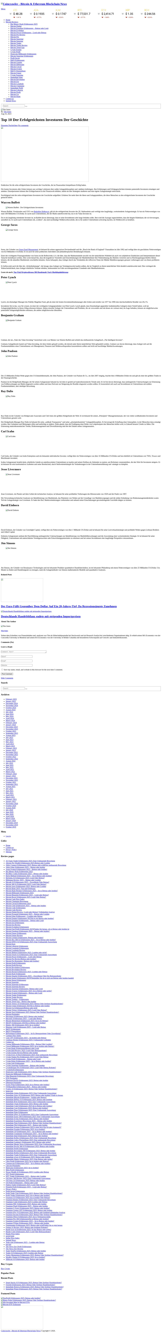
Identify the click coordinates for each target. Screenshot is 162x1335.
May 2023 (9, 742)
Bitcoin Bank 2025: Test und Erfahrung (20, 889)
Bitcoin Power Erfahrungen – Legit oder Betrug (28, 33)
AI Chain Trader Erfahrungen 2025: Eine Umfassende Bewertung (30, 861)
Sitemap (9, 852)
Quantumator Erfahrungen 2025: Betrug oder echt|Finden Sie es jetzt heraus (34, 1225)
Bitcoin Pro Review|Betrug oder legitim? (21, 959)
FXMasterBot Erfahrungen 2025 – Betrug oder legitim (26, 1087)
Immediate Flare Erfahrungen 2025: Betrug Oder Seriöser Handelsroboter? (34, 1123)
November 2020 (12, 804)
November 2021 (12, 780)
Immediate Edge (16, 77)
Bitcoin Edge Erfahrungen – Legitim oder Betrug (24, 916)
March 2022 (10, 772)
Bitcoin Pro (14, 37)
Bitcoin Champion (17, 86)
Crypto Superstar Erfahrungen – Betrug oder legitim (25, 1065)
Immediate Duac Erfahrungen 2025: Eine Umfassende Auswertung (31, 1110)
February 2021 (11, 799)
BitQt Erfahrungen (17, 60)
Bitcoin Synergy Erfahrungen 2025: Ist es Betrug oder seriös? (29, 991)
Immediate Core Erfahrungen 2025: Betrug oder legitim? (27, 1108)
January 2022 (11, 776)
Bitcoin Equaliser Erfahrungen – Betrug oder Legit (29, 28)
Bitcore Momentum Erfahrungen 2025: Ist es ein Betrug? (27, 1021)
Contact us (10, 99)
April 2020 (10, 816)
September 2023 (12, 733)
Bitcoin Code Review (14, 910)
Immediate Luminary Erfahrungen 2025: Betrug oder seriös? (28, 1142)
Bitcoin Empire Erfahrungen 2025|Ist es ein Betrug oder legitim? (30, 918)
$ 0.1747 (61, 14)
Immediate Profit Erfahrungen (17, 1149)
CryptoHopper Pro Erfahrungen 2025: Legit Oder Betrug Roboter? (31, 1068)
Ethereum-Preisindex (13, 1083)
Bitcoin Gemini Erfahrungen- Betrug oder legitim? (24, 938)
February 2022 (11, 774)
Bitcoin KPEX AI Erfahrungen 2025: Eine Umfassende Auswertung (31, 942)
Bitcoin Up (14, 94)
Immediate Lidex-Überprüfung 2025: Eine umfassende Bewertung (30, 1140)
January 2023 (11, 750)
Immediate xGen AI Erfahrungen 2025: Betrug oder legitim (28, 1157)
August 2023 (10, 735)
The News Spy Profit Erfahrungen (18, 1247)
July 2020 (9, 810)
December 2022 (12, 752)
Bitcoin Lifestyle (16, 90)
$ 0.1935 (39, 14)
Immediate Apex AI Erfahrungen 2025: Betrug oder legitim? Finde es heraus (34, 1095)
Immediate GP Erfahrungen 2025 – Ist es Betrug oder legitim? (29, 1132)
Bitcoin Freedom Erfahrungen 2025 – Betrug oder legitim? (28, 931)
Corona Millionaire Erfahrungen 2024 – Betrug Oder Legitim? (29, 1044)
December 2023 (12, 727)
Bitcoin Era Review (13, 925)
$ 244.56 (149, 14)
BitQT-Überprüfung (17, 71)
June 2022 (9, 765)
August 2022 (10, 761)
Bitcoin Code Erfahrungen (15, 908)
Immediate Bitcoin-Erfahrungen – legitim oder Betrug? (26, 1097)
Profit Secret (15, 58)
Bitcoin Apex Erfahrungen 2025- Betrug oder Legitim (26, 886)
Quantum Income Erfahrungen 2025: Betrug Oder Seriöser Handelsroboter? (34, 1215)
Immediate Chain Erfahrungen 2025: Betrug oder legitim (27, 1104)
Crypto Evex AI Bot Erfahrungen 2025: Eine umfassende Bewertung (31, 1055)
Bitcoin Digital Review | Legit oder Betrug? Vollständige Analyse (30, 912)
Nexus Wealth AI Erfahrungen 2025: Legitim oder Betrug (27, 1172)
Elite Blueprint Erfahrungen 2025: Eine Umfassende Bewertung (30, 1076)
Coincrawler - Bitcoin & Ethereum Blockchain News (21, 1331)
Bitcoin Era (14, 82)
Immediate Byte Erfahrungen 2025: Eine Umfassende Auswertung (30, 1102)
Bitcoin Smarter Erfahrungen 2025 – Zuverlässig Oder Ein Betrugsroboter (33, 976)
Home (8, 20)
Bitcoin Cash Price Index (15, 899)
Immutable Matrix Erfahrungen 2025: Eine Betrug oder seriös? (29, 1159)
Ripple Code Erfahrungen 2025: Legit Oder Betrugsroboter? (28, 1232)
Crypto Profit (15, 52)
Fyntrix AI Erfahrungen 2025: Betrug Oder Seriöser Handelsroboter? (31, 1089)
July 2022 (9, 763)
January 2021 (11, 801)
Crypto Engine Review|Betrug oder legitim (22, 1053)
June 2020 (9, 812)
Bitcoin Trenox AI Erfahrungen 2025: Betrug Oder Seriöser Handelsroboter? (34, 1004)
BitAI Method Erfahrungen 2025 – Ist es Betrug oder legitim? (29, 876)
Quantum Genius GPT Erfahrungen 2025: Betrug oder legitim (29, 1210)
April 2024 (10, 718)
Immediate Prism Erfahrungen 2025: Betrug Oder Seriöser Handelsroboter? (34, 1289)
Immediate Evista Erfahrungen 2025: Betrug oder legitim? (27, 1119)
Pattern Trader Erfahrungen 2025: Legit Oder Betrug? (26, 1185)
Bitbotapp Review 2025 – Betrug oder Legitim (23, 880)
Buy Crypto (5, 1269)
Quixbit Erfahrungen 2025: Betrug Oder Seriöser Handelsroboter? (30, 1285)
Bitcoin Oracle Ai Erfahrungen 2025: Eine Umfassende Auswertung (31, 955)
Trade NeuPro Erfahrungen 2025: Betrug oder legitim (26, 1251)
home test (9, 1091)
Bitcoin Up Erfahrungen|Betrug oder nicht (21, 1008)
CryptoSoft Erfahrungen (15, 1070)
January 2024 (11, 725)
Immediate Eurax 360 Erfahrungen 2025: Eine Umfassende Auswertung (33, 1117)
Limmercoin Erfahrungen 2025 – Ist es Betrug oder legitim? (28, 1164)
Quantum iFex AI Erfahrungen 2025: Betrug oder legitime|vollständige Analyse (35, 1213)
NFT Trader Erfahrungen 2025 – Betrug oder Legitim (26, 1176)
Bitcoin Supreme (16, 41)
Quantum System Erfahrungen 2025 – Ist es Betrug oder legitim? (30, 1221)
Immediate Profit (16, 88)
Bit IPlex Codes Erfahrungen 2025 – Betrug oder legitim (27, 874)
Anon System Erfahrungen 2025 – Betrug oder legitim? (26, 869)
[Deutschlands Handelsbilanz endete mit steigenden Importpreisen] (81, 611)
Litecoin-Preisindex (13, 1166)
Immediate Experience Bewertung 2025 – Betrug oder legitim (29, 1121)
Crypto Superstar (16, 75)
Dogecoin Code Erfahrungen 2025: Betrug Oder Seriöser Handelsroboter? (33, 1072)
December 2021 (12, 778)
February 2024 (11, 723)
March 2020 (10, 819)
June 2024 (9, 714)
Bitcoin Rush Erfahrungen (15, 974)
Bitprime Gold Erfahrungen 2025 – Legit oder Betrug (26, 1027)
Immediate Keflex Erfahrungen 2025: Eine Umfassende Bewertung (31, 1138)
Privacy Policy (11, 850)
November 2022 (12, 755)
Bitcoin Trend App (17, 48)
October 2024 (11, 708)
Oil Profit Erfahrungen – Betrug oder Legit (22, 1183)
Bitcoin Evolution (17, 30)
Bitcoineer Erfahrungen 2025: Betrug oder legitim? (25, 1016)
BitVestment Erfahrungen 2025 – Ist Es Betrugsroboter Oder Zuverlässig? (33, 1034)
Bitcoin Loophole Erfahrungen (17, 948)
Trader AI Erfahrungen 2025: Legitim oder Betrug (24, 1253)
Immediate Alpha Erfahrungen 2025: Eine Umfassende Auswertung (31, 1093)
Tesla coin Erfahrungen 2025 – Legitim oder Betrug (25, 1242)
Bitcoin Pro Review (17, 35)
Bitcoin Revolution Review (16, 970)
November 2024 (12, 706)
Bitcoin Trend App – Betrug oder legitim (21, 1002)
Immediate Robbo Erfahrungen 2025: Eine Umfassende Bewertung (31, 1153)
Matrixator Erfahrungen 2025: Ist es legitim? (22, 1168)
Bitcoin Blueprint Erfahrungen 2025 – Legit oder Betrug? (27, 895)
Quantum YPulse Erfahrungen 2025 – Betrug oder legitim (27, 1223)
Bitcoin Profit (15, 92)
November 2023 (12, 729)
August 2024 (10, 710)
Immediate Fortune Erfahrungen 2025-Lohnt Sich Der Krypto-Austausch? (33, 1127)
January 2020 (11, 821)
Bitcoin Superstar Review (15, 987)
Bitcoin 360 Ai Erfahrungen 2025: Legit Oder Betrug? (26, 884)
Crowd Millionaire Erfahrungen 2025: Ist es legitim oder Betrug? (30, 1046)
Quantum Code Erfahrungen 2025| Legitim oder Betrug (26, 1202)
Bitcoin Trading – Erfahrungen (17, 999)
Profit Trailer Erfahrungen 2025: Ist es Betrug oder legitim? (28, 1195)
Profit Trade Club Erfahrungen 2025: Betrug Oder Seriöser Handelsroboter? (34, 1193)
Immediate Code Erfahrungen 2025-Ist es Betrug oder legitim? (29, 1106)
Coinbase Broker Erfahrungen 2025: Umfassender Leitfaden (28, 1040)
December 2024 (12, 703)
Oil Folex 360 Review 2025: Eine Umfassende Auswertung (28, 1178)
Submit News (11, 101)
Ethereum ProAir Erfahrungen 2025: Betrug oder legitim (27, 1080)
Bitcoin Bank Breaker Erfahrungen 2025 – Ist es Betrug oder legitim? (32, 891)
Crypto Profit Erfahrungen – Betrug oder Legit (23, 1059)
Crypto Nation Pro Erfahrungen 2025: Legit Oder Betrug (27, 1057)
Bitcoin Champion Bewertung (17, 901)
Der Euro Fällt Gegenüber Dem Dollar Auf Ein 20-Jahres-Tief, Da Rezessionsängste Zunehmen (59, 606)
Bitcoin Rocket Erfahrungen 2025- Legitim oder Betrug (26, 972)
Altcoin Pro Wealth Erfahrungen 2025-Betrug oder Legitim (28, 863)
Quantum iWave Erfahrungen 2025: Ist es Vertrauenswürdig (28, 1217)
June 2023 (9, 740)
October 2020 (11, 806)
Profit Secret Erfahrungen (15, 1191)
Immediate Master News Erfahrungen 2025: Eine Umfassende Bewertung (33, 1144)
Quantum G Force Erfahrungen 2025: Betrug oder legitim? (28, 1208)
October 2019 (11, 827)
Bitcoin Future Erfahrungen (16, 933)
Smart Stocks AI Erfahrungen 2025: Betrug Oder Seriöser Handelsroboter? (34, 1283)
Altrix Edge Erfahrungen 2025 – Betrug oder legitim (25, 867)
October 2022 (11, 757)
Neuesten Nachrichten (9, 125)
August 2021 (10, 787)
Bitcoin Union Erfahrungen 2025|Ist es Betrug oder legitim (28, 1006)
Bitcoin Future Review (14, 935)
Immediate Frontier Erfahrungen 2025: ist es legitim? (25, 1129)
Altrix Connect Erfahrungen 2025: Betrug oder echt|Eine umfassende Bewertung (36, 865)
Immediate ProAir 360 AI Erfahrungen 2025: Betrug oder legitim (30, 1146)
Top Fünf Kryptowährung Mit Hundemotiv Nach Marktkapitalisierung (41, 272)
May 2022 (9, 767)
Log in (8, 836)
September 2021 (12, 784)
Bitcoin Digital (15, 26)
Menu (3, 9)
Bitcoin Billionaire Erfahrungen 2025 (20, 893)
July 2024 (9, 712)
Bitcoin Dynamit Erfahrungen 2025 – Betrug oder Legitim (27, 914)
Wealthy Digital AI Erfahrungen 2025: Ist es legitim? (25, 1257)
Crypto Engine (15, 50)
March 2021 (10, 797)
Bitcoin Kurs (10, 944)
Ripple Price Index (13, 1234)
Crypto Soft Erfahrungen (15, 1063)
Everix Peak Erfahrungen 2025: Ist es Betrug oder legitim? (27, 1085)
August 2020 (10, 808)
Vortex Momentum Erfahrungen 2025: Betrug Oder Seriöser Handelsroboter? (35, 1255)
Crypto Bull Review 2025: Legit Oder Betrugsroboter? (26, 1051)
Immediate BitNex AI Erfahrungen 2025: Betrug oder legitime (29, 1100)
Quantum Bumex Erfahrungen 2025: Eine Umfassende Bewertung (31, 1200)
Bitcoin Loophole (17, 84)
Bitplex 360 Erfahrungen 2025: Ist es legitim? (23, 1025)
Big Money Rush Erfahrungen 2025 (23, 24)
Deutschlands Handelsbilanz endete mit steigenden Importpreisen (41, 616)
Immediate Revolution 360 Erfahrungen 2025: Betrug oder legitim (30, 1151)
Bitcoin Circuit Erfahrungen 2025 (18, 904)
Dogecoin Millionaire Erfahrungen (23, 54)
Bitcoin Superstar (16, 39)
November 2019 (12, 825)
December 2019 (12, 823)
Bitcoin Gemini (16, 62)
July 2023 (9, 738)
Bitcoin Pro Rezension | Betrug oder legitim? (22, 961)
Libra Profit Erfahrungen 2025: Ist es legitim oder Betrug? (27, 1161)
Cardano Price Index (13, 1036)
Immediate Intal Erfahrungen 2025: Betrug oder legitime (27, 1136)
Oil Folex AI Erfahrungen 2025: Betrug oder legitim (25, 1181)
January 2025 (11, 701)
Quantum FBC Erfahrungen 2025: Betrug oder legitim (26, 1204)
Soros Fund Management (28, 250)
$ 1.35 (129, 14)
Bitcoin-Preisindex (13, 1014)
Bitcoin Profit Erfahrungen (16, 963)
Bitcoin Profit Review (14, 965)
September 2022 (12, 759)
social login (10, 1236)
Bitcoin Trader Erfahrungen (16, 995)
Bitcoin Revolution (17, 79)
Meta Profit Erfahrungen (15, 1170)
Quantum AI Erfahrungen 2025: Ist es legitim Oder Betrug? (28, 1198)
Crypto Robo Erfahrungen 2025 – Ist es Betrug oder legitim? (28, 1061)
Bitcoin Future (15, 73)
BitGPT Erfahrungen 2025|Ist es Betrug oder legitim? (26, 1023)
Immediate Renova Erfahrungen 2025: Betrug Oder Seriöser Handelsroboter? (35, 1287)
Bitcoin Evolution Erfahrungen (17, 927)
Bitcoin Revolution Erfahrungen (18, 967)
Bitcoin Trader (15, 43)
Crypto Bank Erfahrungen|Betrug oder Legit (22, 1048)
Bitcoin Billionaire (17, 65)
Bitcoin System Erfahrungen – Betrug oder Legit (24, 993)
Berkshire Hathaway (41, 212)
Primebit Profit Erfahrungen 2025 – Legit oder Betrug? (26, 1187)
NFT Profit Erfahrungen (15, 1174)
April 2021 (10, 795)
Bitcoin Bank (15, 97)
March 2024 (10, 720)
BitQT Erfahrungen (13, 1029)
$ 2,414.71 (108, 14)
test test (8, 1244)
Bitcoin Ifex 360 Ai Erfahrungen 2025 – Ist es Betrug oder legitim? (31, 940)
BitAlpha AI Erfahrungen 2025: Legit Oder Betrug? (25, 878)
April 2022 (10, 769)
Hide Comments (7, 678)
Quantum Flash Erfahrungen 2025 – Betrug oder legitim (27, 1206)
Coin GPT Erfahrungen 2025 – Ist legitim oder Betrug (26, 1038)
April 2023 (10, 744)
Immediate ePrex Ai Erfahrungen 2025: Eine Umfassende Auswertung (32, 1114)
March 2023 (10, 746)
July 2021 (9, 789)
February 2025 (11, 699)
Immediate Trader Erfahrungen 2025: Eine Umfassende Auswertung (31, 1155)
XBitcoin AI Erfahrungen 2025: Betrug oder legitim (25, 1259)
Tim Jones (7, 112)
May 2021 (9, 793)
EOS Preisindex (12, 1078)
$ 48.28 (17, 14)
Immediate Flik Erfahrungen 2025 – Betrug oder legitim (26, 1125)
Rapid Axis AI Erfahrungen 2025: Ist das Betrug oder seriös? (28, 1230)
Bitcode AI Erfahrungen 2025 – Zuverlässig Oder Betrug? (27, 882)
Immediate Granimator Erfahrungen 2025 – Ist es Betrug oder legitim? (32, 1134)
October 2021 (11, 782)
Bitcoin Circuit (15, 67)
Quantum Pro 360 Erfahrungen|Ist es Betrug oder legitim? (27, 1219)
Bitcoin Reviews (12, 22)
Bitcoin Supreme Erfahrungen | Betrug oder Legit (24, 989)
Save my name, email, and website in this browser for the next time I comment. (33, 670)
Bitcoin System (16, 69)
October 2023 (11, 731)
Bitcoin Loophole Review (15, 950)
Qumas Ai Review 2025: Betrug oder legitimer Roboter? (27, 1227)
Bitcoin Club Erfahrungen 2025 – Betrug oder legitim (26, 906)
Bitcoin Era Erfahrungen (15, 923)
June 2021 (9, 791)
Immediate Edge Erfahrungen (17, 1112)
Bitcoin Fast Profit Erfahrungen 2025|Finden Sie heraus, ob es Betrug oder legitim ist (37, 929)
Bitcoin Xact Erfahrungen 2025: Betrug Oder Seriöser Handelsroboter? (32, 1012)
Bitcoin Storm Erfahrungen (16, 980)
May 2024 (9, 716)
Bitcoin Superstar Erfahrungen (21, 56)
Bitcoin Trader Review (19, 45)
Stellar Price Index (12, 1238)
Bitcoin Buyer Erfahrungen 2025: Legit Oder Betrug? (26, 897)
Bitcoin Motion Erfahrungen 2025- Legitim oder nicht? (26, 953)
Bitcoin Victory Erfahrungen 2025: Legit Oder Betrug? (26, 1010)
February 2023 (11, 748)
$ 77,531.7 (84, 14)
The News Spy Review (14, 1249)
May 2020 (9, 814)
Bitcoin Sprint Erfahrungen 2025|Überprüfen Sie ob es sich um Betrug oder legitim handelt (40, 978)
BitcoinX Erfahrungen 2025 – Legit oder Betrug (24, 1019)
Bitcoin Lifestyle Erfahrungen (17, 946)
